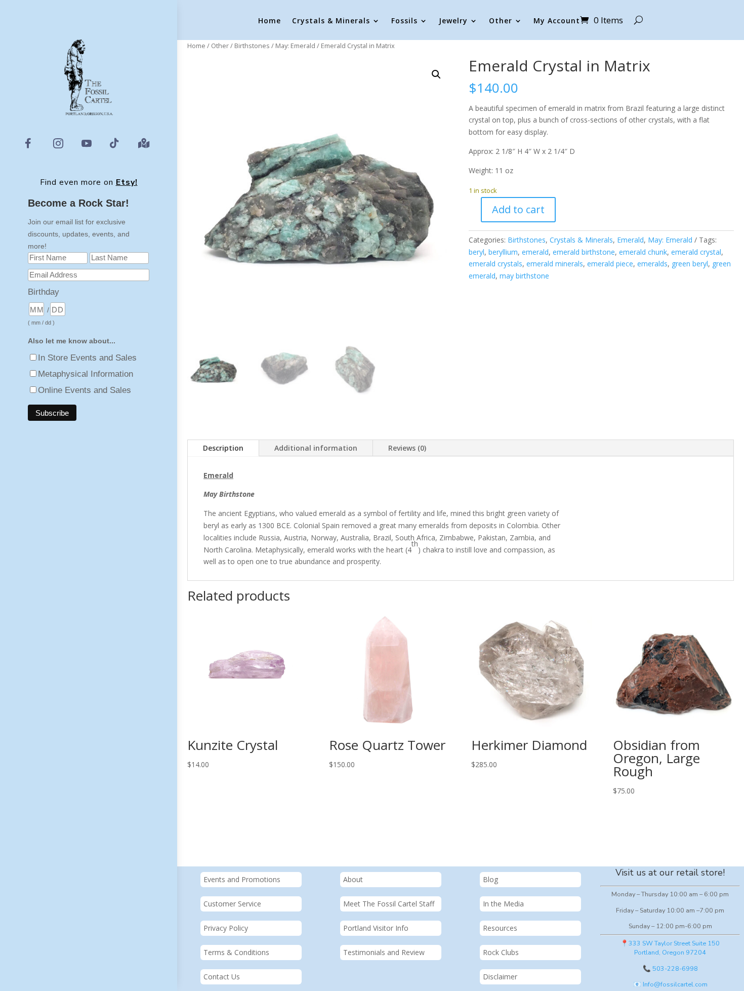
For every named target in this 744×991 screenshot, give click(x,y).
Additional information (315, 448)
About (353, 879)
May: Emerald (295, 45)
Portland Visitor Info (375, 928)
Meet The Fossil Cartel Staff (388, 903)
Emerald (630, 240)
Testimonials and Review (384, 952)
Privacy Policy (225, 928)
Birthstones (252, 45)
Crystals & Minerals (331, 21)
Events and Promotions (241, 879)
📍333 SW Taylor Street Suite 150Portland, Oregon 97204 (670, 948)
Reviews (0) (407, 448)
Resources (500, 928)
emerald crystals (495, 263)
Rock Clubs (501, 952)
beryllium (503, 252)
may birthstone (524, 276)
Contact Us (221, 976)
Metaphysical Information (85, 374)
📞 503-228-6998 (670, 968)
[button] (436, 74)
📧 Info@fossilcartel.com (670, 984)
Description (223, 448)
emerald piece (610, 263)
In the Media (503, 903)
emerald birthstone (584, 252)
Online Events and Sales (84, 390)
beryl (476, 252)
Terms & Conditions (236, 952)
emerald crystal (696, 252)
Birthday (43, 292)
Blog (490, 879)
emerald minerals (554, 263)
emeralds (652, 263)
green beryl (690, 263)
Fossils (404, 21)
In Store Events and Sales (87, 358)
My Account (556, 21)
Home (269, 21)
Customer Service (232, 903)
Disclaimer (500, 976)
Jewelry (453, 21)
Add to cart (518, 209)
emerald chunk (643, 252)
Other (500, 21)
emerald (535, 252)
